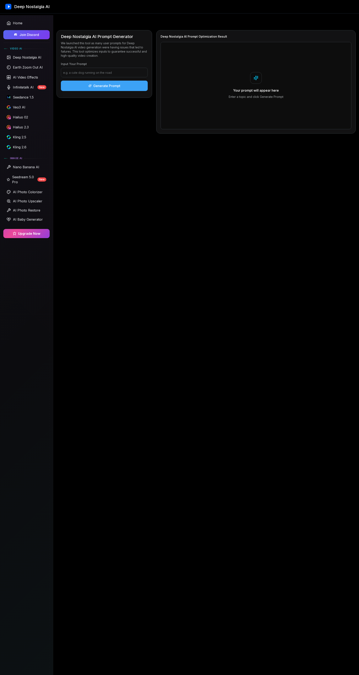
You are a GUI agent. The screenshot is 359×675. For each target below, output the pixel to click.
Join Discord (29, 35)
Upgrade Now (29, 233)
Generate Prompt (106, 86)
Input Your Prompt (74, 64)
